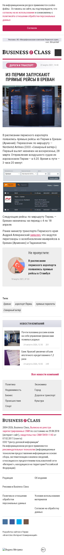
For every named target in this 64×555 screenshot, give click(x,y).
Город (38, 390)
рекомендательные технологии (19, 449)
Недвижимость (13, 390)
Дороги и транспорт (45, 395)
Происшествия (13, 400)
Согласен (32, 28)
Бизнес (9, 395)
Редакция (8, 477)
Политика (10, 384)
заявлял (35, 235)
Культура (39, 400)
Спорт (8, 406)
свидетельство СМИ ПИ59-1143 (36, 434)
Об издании (41, 477)
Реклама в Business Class (16, 486)
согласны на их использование (19, 12)
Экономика (40, 384)
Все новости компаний (45, 374)
